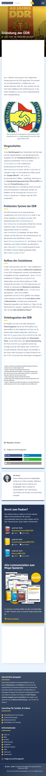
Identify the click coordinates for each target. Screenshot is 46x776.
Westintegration (10, 326)
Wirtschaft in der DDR (15, 289)
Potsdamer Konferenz (25, 158)
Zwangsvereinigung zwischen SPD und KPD (23, 181)
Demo (16, 533)
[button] (7, 121)
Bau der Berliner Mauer (22, 310)
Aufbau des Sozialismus (32, 269)
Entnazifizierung (17, 184)
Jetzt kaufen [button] (25, 533)
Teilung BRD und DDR (25, 36)
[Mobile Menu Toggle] (42, 3)
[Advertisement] (23, 58)
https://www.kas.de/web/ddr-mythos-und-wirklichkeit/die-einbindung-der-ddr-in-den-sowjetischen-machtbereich (22, 383)
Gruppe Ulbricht (13, 175)
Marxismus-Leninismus (31, 287)
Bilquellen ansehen (13, 443)
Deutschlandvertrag (33, 341)
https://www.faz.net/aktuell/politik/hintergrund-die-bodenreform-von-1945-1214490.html (21, 367)
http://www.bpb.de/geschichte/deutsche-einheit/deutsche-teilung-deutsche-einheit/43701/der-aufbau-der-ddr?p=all (21, 378)
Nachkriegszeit (14, 152)
